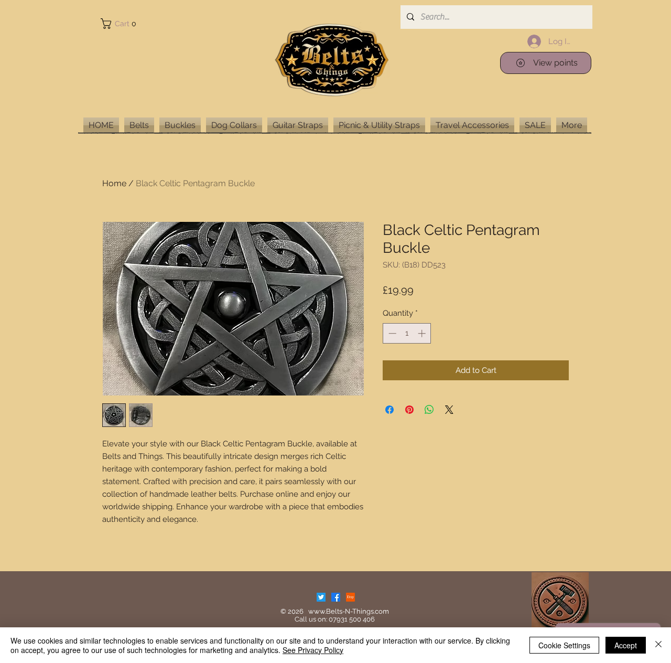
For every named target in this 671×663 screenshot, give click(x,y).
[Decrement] (391, 333)
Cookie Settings (564, 645)
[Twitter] (321, 597)
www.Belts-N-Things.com (348, 611)
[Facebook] (335, 597)
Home (114, 183)
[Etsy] (350, 597)
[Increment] (423, 333)
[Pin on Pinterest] (409, 409)
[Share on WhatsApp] (429, 409)
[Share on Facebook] (389, 409)
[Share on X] (449, 409)
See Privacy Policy (313, 650)
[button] (120, 23)
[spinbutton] (407, 333)
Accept (625, 645)
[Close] (658, 645)
